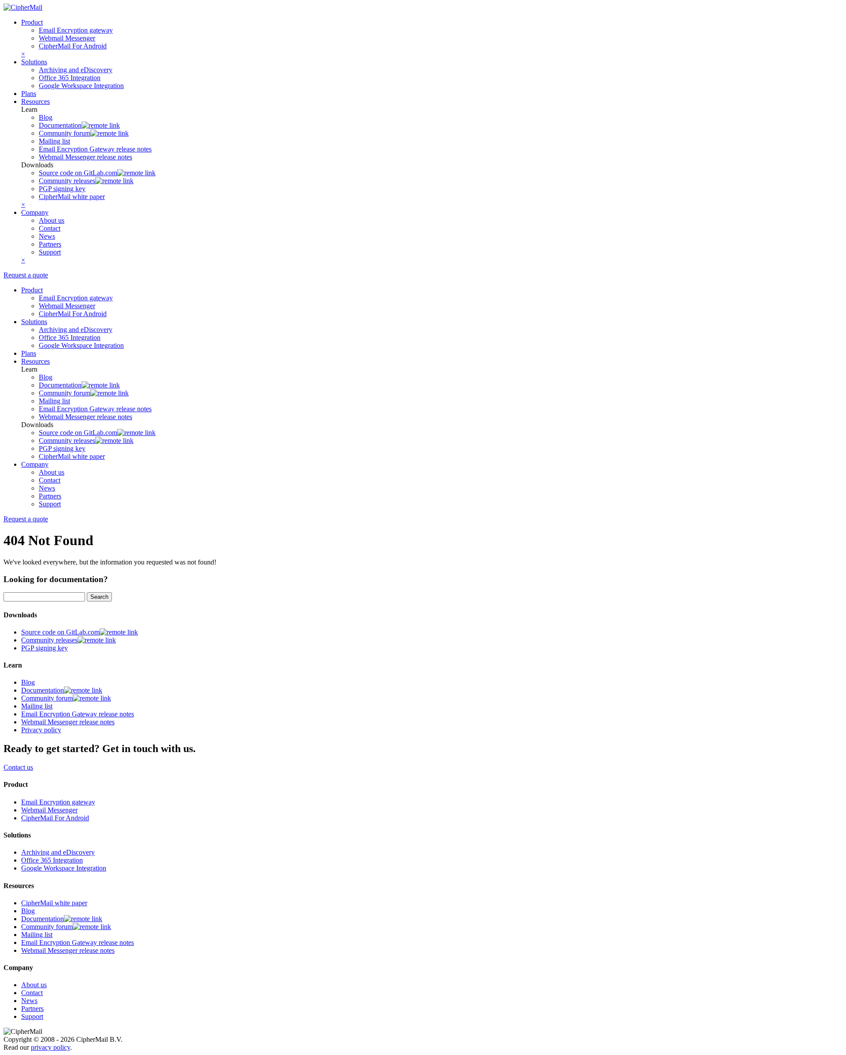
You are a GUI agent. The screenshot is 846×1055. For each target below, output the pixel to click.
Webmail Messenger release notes (85, 157)
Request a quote (26, 275)
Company (34, 212)
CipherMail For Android (73, 46)
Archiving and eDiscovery (75, 70)
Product (32, 22)
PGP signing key (62, 188)
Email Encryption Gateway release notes (95, 149)
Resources (35, 101)
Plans (28, 93)
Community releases (67, 180)
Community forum (64, 133)
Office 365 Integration (69, 77)
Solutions (34, 62)
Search (99, 597)
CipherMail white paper (72, 196)
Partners (50, 244)
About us (51, 220)
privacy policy (50, 1047)
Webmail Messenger (67, 38)
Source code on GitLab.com (78, 173)
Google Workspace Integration (81, 85)
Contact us (18, 767)
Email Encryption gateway (76, 30)
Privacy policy (41, 730)
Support (50, 252)
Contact (49, 228)
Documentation (60, 125)
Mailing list (54, 141)
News (47, 236)
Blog (45, 117)
